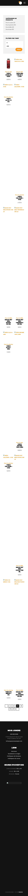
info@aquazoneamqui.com (14, 741)
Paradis (21, 892)
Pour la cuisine (9, 22)
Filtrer (19, 49)
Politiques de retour (14, 758)
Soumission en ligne (14, 753)
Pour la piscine (9, 25)
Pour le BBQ (9, 27)
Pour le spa (9, 29)
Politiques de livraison (14, 756)
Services (14, 751)
